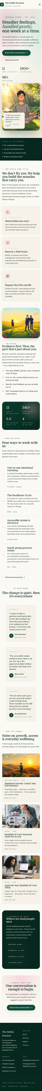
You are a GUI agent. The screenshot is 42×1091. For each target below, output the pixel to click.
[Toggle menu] (39, 4)
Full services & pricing (15, 577)
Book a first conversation (16, 53)
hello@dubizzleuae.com (31, 1060)
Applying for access (9, 1071)
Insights (25, 1042)
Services (26, 1038)
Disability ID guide (8, 1064)
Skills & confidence (8, 1067)
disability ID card (16, 956)
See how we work (12, 60)
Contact (26, 1045)
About (25, 1034)
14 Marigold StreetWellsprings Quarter (29, 1065)
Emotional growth (15, 944)
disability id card (16, 950)
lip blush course (15, 962)
